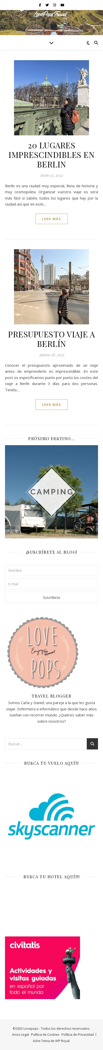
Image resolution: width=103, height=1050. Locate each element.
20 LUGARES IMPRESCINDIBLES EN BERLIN (51, 154)
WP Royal (62, 1040)
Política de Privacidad (78, 1034)
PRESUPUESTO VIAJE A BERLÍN (51, 339)
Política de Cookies (45, 1034)
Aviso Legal (20, 1034)
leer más (51, 219)
